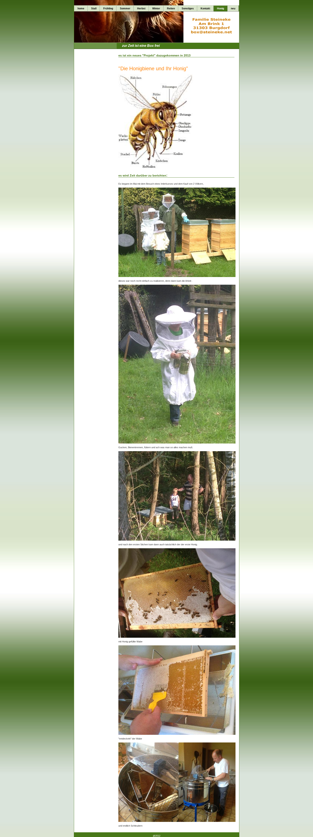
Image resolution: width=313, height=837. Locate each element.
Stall (93, 8)
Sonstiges (188, 8)
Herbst (141, 8)
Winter (156, 8)
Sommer (125, 8)
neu (233, 8)
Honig (220, 8)
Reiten (171, 8)
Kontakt (205, 8)
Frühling (108, 8)
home (81, 8)
